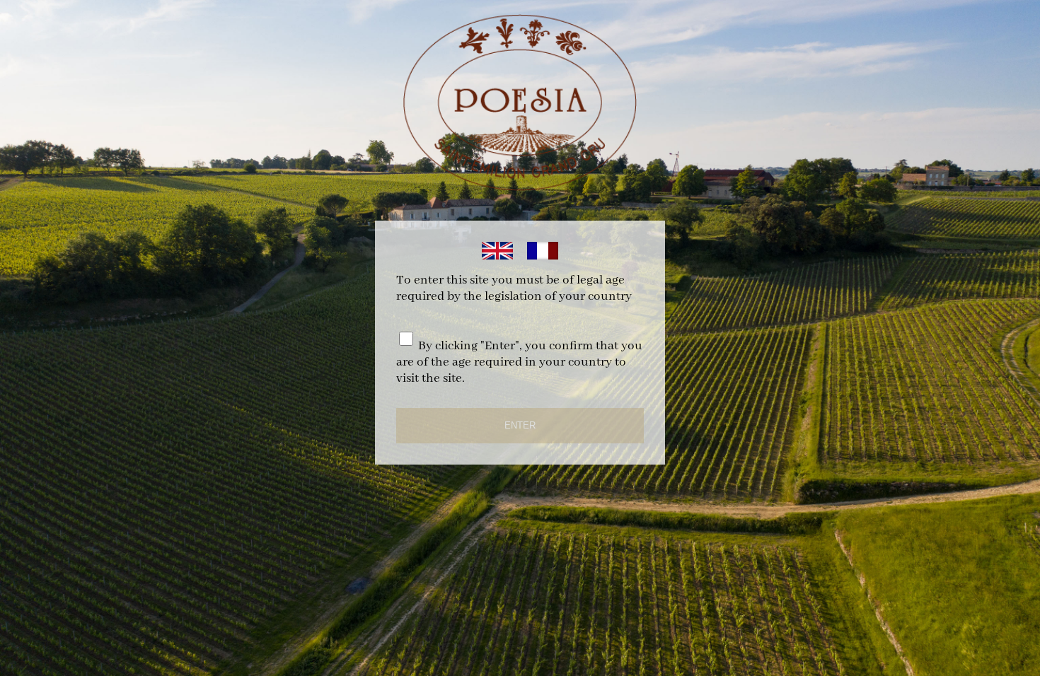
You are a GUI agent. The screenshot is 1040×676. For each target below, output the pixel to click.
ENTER (520, 425)
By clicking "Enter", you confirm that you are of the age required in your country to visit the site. (519, 362)
